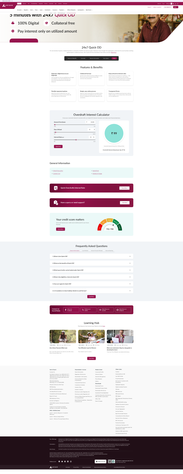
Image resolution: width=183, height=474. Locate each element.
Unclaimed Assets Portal (121, 433)
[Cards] (33, 10)
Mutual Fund (96, 440)
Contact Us (52, 372)
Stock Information (79, 372)
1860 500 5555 (53, 377)
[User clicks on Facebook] (59, 461)
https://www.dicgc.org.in (121, 462)
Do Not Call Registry (54, 400)
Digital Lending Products (121, 387)
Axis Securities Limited (79, 449)
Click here (124, 202)
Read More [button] (113, 52)
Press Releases (98, 379)
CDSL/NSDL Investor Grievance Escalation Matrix (59, 403)
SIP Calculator (112, 446)
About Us (159, 3)
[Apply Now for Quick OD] (91, 28)
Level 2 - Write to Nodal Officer (57, 416)
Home (51, 13)
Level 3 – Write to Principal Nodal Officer (59, 419)
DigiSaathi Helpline (120, 384)
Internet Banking (113, 440)
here (104, 326)
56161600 (57, 408)
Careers (117, 371)
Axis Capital (105, 449)
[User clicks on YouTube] (65, 461)
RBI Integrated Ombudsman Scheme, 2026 (124, 399)
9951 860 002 (64, 408)
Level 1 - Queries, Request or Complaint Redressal (59, 413)
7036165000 (61, 382)
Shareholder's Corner (80, 369)
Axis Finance (87, 449)
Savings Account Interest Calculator (77, 444)
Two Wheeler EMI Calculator (103, 446)
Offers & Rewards (71, 10)
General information (94, 58)
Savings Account (62, 439)
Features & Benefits (72, 58)
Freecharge (116, 449)
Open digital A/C (167, 7)
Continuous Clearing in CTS (122, 425)
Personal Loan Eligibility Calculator (78, 445)
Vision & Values (99, 374)
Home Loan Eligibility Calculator (122, 445)
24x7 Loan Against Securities (76, 440)
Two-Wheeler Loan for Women (87, 348)
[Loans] (43, 10)
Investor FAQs (78, 387)
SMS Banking (53, 387)
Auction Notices (119, 411)
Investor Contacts (79, 389)
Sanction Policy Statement (122, 418)
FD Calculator (87, 444)
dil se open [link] (65, 3)
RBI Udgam (118, 396)
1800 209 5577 (65, 374)
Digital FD (95, 439)
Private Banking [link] (34, 3)
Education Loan (62, 440)
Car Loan (119, 439)
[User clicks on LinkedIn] (68, 461)
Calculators (52, 444)
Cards (31, 10)
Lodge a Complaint (157, 7)
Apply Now (58, 146)
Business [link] (24, 3)
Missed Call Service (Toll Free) (56, 384)
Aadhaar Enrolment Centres (122, 404)
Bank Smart (88, 10)
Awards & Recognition (100, 376)
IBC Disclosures (119, 420)
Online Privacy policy (58, 170)
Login (175, 7)
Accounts (19, 10)
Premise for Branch (120, 406)
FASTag (100, 440)
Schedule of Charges (97, 173)
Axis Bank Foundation (63, 449)
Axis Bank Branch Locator (56, 391)
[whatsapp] (169, 3)
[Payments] (64, 10)
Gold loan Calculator (89, 445)
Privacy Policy (76, 467)
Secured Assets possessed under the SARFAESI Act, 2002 (124, 428)
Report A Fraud (53, 396)
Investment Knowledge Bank (101, 392)
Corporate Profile (99, 372)
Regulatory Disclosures (80, 374)
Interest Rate (59, 137)
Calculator (83, 58)
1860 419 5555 (65, 375)
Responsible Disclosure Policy (100, 467)
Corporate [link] (51, 3)
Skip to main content (7, 0)
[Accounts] (22, 10)
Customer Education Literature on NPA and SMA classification (103, 395)
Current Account (88, 439)
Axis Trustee (100, 449)
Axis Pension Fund (94, 449)
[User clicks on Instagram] (71, 461)
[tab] (74, 250)
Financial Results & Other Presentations (81, 379)
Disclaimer (68, 467)
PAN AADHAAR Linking (121, 402)
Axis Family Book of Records (123, 440)
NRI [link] (28, 3)
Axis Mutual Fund (71, 449)
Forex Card (61, 441)
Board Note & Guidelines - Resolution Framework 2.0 (83, 401)
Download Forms (99, 386)
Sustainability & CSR (120, 374)
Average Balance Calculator (64, 444)
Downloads (98, 383)
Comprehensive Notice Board (122, 415)
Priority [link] (45, 3)
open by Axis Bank (106, 440)
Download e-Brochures (100, 390)
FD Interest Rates (102, 439)
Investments (47, 10)
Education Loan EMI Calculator (65, 446)
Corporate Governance (80, 382)
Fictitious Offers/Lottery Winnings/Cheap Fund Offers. (67, 456)
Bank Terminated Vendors (121, 413)
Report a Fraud (101, 461)
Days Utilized (58, 129)
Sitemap (117, 389)
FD (98, 439)
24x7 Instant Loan (61, 13)
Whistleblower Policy (55, 398)
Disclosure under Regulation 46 (82, 391)
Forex (36, 10)
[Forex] (38, 10)
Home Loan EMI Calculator (110, 445)
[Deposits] (28, 10)
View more (91, 358)
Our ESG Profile (119, 376)
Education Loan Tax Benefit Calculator (79, 446)
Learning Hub (81, 10)
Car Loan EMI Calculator (92, 446)
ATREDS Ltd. (111, 449)
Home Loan (124, 439)
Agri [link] (55, 3)
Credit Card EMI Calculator (108, 444)
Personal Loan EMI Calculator (65, 445)
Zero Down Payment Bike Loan (58, 348)
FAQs (114, 58)
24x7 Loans (68, 440)
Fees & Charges (98, 401)
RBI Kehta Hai (119, 391)
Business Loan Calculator (99, 445)
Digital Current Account (80, 439)
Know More (124, 188)
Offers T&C (97, 398)
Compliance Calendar (80, 385)
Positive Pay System (120, 422)
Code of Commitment (86, 467)
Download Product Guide (101, 388)
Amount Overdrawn (60, 122)
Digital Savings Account (70, 439)
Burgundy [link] (41, 3)
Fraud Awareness (120, 378)
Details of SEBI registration (122, 431)
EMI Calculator (100, 444)
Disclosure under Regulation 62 (82, 394)
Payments (61, 10)
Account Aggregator (120, 409)
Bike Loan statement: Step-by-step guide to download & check (119, 349)
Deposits (26, 10)
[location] (167, 3)
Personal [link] (19, 3)
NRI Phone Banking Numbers (56, 389)
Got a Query (106, 58)
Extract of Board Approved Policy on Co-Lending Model (83, 397)
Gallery (97, 381)
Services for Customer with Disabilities (122, 381)
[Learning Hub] (84, 10)
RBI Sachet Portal (120, 393)
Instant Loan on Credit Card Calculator (122, 444)
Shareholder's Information (81, 376)
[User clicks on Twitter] (62, 461)
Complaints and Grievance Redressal (58, 393)
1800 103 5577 (53, 375)
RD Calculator (93, 444)
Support (149, 7)
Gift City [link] (59, 3)
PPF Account (85, 440)
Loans (41, 10)
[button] (164, 3)
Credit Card (108, 439)
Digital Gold (90, 440)
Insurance (55, 10)
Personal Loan (114, 439)
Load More (91, 296)
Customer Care (56, 173)
